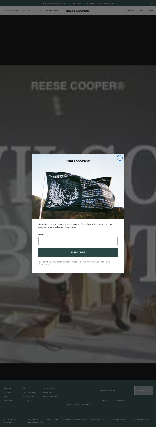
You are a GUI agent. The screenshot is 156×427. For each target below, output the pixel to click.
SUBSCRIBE (78, 252)
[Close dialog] (119, 158)
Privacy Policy (88, 262)
